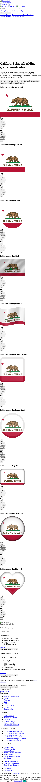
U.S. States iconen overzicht (13, 737)
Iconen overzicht (9, 723)
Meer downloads (5, 13)
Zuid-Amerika (8, 709)
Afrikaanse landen (9, 747)
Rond (16, 81)
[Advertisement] (20, 39)
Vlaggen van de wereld (11, 696)
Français (14, 6)
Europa (6, 703)
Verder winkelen (5, 689)
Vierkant (10, 81)
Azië (5, 702)
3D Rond (15, 83)
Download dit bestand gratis (9, 687)
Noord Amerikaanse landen (12, 752)
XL (1, 128)
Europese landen (9, 751)
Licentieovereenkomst (11, 761)
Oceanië (6, 707)
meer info (3, 647)
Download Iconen (17, 15)
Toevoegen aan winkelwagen (9, 649)
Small (2, 122)
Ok (25, 781)
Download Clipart (19, 16)
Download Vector (5, 15)
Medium (3, 124)
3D (10, 83)
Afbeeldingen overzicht (11, 725)
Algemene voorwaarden (11, 763)
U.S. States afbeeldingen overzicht (15, 739)
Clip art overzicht (9, 721)
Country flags (16, 773)
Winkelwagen (4, 691)
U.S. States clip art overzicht (13, 731)
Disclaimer (7, 768)
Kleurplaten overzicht (11, 717)
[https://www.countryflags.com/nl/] (5, 1)
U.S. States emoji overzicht (12, 735)
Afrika (6, 698)
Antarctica (7, 700)
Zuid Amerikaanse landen (12, 756)
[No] (27, 781)
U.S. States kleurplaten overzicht (14, 733)
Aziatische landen (9, 749)
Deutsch (22, 6)
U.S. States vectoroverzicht (12, 740)
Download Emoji (28, 15)
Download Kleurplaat (7, 16)
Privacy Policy (8, 770)
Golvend (26, 81)
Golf (21, 81)
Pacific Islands (8, 754)
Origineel (3, 81)
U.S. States (7, 758)
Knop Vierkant (35, 81)
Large (2, 126)
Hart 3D (22, 83)
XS (2, 120)
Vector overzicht (9, 716)
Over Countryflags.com (11, 765)
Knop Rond (4, 83)
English (5, 6)
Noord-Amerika (9, 705)
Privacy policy (18, 781)
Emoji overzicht (9, 719)
